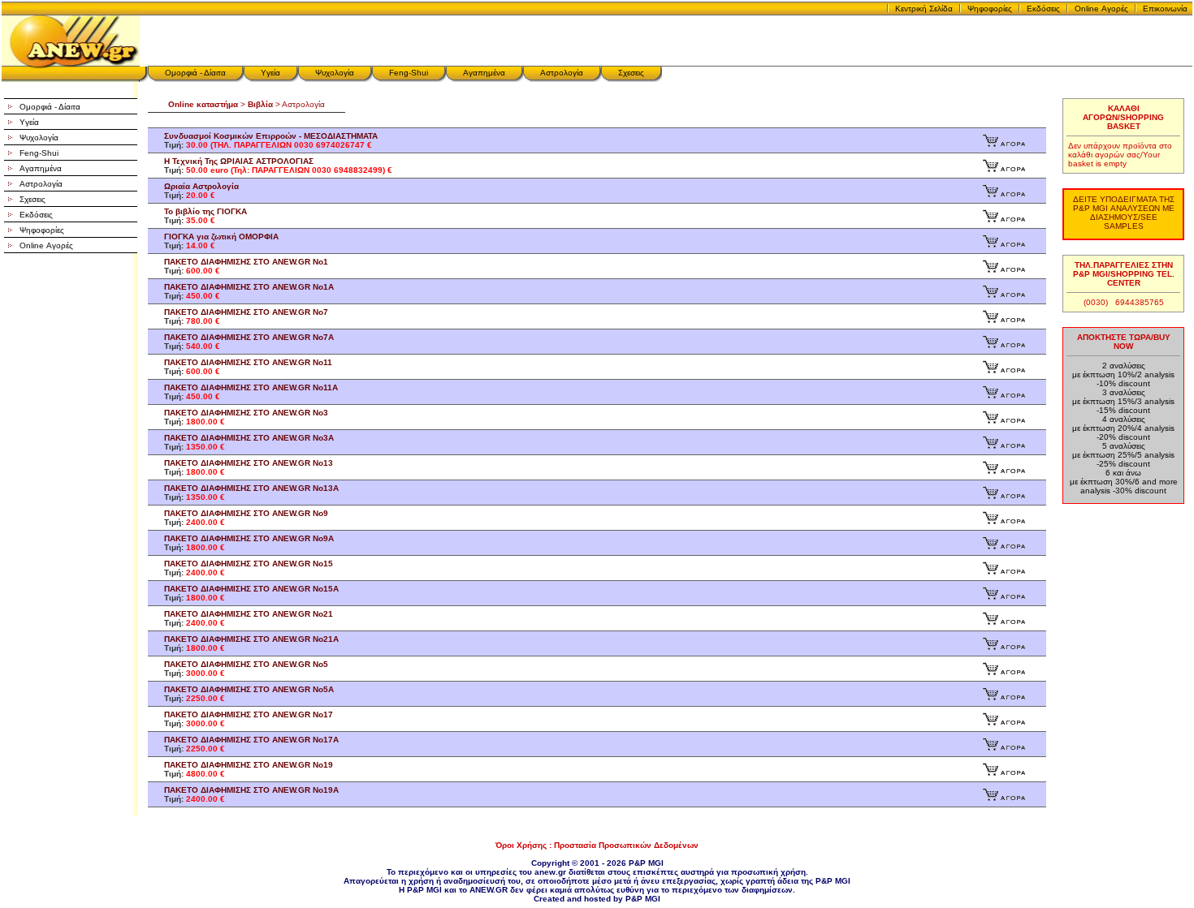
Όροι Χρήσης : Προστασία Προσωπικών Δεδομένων (597, 845)
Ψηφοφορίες (989, 8)
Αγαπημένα (484, 72)
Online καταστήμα (203, 104)
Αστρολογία (561, 72)
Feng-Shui (408, 72)
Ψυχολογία (334, 72)
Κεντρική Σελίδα (924, 8)
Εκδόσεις (1043, 8)
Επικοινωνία (1165, 8)
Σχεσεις (631, 72)
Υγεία (270, 72)
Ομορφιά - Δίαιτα (195, 72)
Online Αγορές (1101, 8)
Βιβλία (260, 104)
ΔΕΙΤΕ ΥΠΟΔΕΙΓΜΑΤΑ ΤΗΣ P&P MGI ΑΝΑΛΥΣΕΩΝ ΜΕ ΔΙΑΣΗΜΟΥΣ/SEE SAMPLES (1124, 212)
